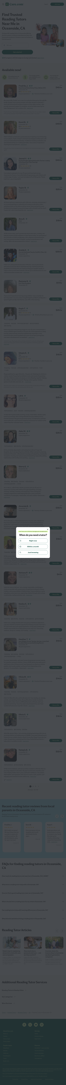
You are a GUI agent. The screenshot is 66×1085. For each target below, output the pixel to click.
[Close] (47, 529)
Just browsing (33, 552)
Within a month (33, 547)
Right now (33, 541)
